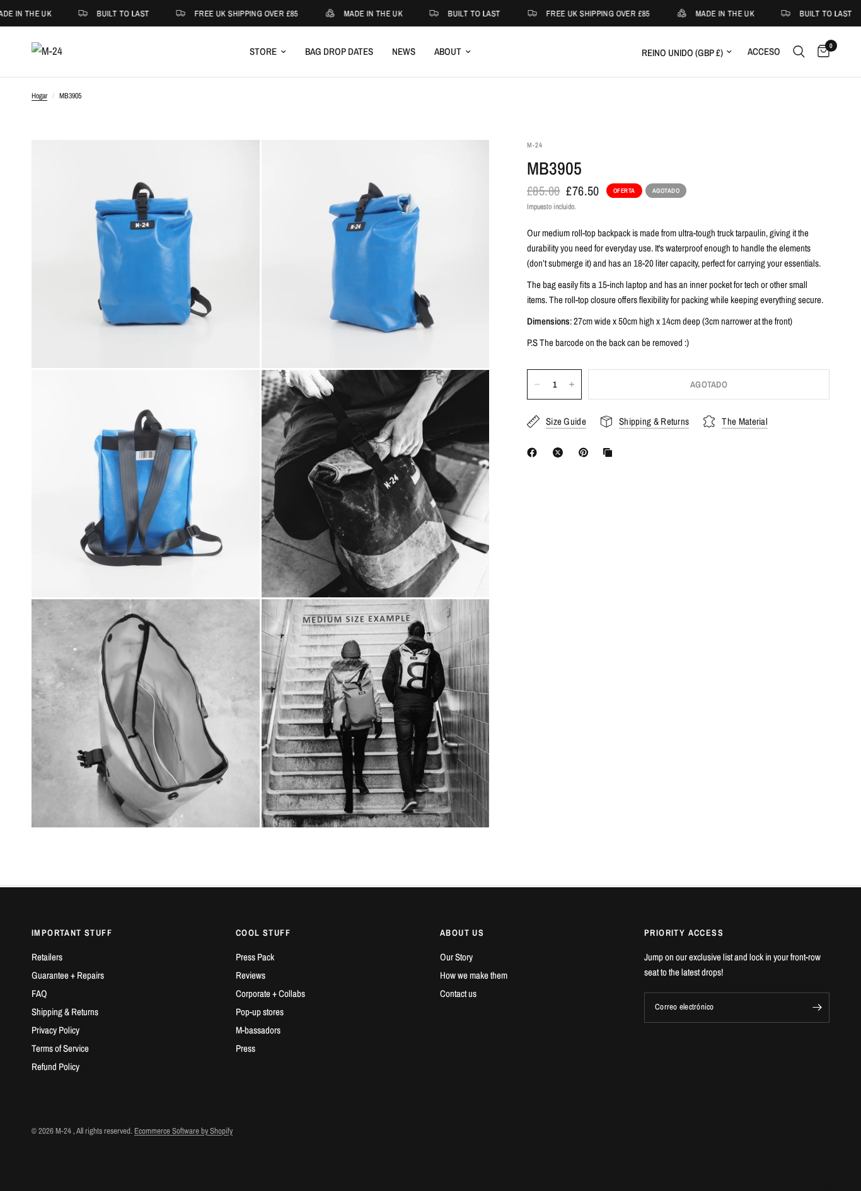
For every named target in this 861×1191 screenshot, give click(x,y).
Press (245, 1048)
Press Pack (255, 957)
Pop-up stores (260, 1011)
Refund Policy (55, 1066)
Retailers (47, 957)
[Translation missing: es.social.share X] (560, 452)
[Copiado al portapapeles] (610, 452)
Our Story (456, 957)
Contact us (458, 993)
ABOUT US (462, 932)
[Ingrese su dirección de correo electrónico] (816, 1007)
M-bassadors (258, 1030)
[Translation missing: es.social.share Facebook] (534, 452)
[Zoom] (233, 166)
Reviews (250, 975)
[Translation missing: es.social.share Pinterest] (586, 452)
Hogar (39, 96)
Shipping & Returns (65, 1011)
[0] (820, 51)
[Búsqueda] (799, 51)
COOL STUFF (263, 932)
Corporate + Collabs (270, 993)
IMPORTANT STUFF (72, 932)
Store (263, 51)
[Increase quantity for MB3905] (571, 384)
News (403, 51)
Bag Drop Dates (339, 51)
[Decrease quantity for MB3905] (537, 384)
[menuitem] (268, 52)
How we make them (473, 975)
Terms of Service (60, 1048)
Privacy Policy (55, 1030)
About (447, 51)
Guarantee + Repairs (68, 975)
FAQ (39, 993)
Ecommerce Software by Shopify (183, 1130)
